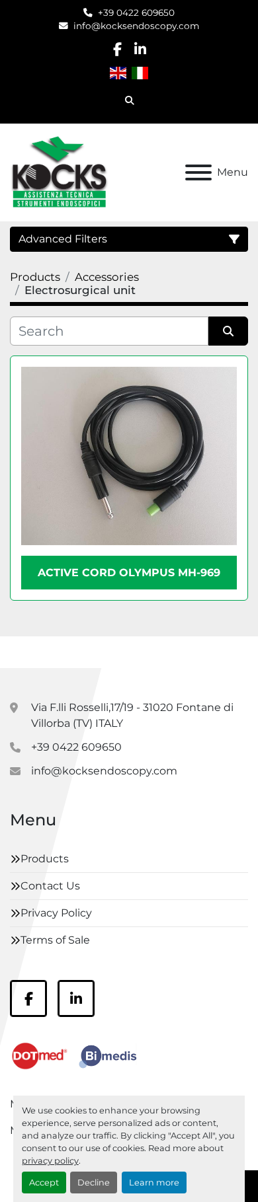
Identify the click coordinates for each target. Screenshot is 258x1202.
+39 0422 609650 (136, 12)
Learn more (154, 1182)
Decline (93, 1182)
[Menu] (198, 172)
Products (45, 858)
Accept (44, 1182)
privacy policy (50, 1161)
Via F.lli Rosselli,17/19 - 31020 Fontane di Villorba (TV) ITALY (132, 715)
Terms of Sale (55, 940)
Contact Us (50, 886)
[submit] (228, 331)
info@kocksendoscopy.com (136, 25)
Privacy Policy (56, 913)
